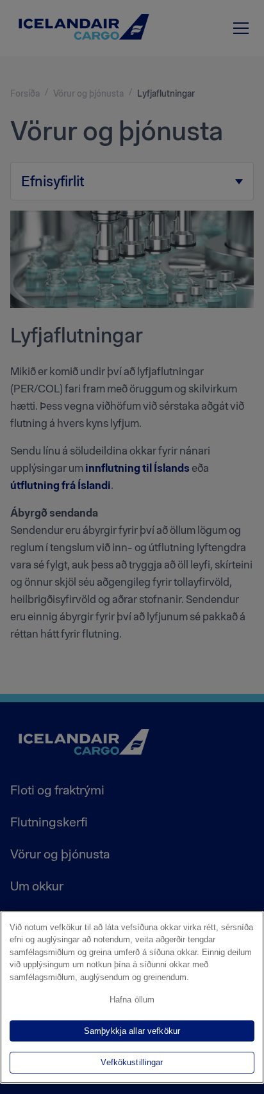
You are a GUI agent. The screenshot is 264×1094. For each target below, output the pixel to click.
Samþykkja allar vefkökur (132, 1031)
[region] (132, 997)
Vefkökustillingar (132, 1062)
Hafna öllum (132, 999)
